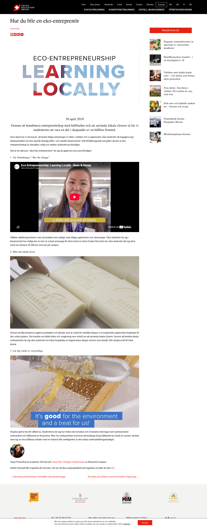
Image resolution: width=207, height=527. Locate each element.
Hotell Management (152, 9)
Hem (84, 4)
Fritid (119, 4)
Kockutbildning (94, 9)
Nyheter (150, 4)
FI (184, 4)
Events (139, 4)
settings (126, 524)
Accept (145, 523)
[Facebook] (11, 34)
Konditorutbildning (122, 9)
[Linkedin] (18, 34)
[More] (22, 34)
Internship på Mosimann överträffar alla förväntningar (39, 477)
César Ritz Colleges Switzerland (67, 462)
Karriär (129, 4)
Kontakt (161, 5)
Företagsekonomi (180, 9)
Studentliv (108, 4)
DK (177, 4)
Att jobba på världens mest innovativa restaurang (112, 477)
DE (190, 4)
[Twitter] (15, 34)
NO (170, 4)
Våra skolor (95, 4)
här (112, 468)
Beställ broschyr (170, 30)
